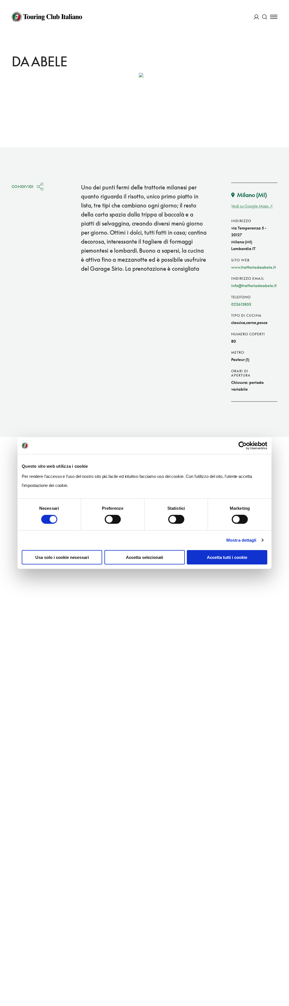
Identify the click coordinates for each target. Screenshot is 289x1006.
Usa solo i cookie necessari (62, 557)
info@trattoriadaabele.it (254, 285)
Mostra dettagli (241, 540)
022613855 (241, 304)
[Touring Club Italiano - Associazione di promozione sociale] (47, 17)
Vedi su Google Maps (250, 206)
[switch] (113, 519)
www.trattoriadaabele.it (253, 267)
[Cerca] (264, 17)
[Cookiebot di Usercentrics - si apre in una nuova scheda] (242, 445)
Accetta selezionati (144, 557)
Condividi (23, 186)
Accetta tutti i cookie (227, 557)
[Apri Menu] (273, 17)
